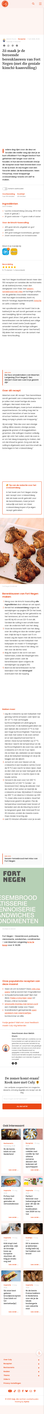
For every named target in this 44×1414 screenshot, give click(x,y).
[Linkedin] (16, 1063)
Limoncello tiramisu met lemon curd (21, 1004)
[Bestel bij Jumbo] (14, 251)
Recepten (21, 39)
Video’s (7, 1379)
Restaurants (9, 1367)
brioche (37, 300)
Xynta (26, 1401)
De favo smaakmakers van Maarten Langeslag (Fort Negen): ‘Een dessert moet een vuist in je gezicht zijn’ (22, 379)
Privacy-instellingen (12, 1383)
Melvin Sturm (11, 39)
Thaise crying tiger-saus (20, 998)
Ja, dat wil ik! (22, 1106)
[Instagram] (13, 1063)
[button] (37, 1360)
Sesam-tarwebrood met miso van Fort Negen (21, 859)
